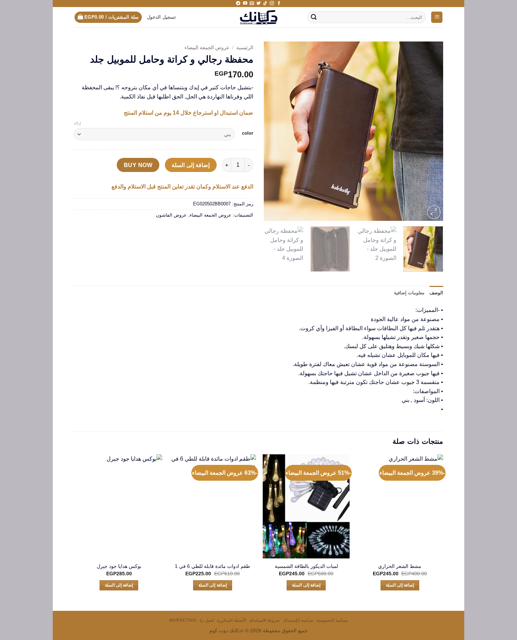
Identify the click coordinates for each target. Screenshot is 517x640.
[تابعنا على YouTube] (245, 3)
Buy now (138, 165)
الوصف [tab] (436, 292)
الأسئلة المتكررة (231, 620)
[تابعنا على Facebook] (279, 3)
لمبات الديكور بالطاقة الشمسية (306, 566)
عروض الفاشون (171, 215)
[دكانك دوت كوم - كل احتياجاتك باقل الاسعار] (258, 17)
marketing (183, 620)
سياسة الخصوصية (332, 620)
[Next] (271, 131)
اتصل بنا (207, 620)
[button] (436, 17)
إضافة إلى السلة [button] (400, 585)
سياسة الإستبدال (298, 620)
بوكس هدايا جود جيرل (119, 566)
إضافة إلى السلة (191, 165)
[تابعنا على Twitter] (258, 3)
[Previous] (431, 131)
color (247, 133)
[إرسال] (314, 17)
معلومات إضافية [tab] (409, 292)
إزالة (77, 123)
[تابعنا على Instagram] (272, 3)
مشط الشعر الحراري (399, 566)
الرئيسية (244, 47)
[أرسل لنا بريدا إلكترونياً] (252, 3)
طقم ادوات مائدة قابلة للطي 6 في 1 (212, 566)
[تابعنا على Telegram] (238, 3)
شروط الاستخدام (265, 620)
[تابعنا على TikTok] (265, 3)
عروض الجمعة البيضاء (207, 47)
